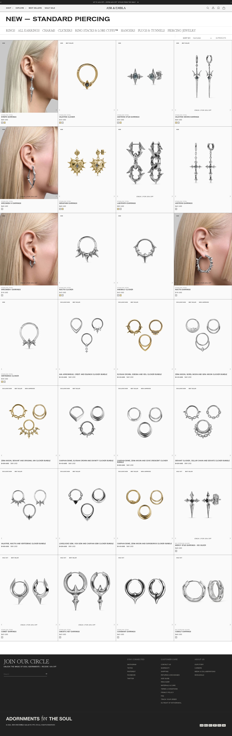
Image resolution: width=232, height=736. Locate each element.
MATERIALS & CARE (168, 685)
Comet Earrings (8, 632)
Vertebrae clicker (10, 376)
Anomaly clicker (125, 290)
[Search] (207, 8)
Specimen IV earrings (11, 203)
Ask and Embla (18, 725)
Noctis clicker (66, 290)
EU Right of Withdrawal (171, 703)
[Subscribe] (44, 674)
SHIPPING (164, 671)
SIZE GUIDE (165, 678)
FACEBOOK (131, 675)
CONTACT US (166, 664)
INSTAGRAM (131, 664)
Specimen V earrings (11, 290)
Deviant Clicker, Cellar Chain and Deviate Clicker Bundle (202, 461)
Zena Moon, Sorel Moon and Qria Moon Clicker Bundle (201, 374)
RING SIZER (165, 682)
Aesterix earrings (183, 203)
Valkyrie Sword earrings (187, 117)
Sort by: (187, 38)
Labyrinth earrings (126, 203)
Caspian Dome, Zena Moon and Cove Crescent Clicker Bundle (142, 461)
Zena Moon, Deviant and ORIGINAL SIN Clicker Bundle (26, 461)
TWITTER (130, 678)
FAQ (162, 696)
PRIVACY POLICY (167, 692)
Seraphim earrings (68, 203)
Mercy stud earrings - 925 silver (190, 545)
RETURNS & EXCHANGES (170, 675)
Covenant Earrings (126, 632)
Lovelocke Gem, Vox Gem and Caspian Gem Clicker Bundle (86, 544)
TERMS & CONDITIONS (169, 689)
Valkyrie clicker (67, 117)
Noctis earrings (183, 290)
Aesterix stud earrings (128, 117)
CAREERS (198, 668)
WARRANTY (165, 668)
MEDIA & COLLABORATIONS (205, 671)
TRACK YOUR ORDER (169, 699)
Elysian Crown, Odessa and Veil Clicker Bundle (139, 374)
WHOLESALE (199, 675)
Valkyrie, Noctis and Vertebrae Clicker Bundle (23, 544)
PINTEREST (131, 671)
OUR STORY (199, 664)
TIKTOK (130, 668)
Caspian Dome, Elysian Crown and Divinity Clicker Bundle (86, 461)
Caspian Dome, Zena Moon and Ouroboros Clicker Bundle (144, 544)
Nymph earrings (8, 117)
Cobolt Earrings (183, 632)
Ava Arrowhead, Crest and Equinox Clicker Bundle (83, 374)
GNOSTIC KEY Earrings (69, 632)
